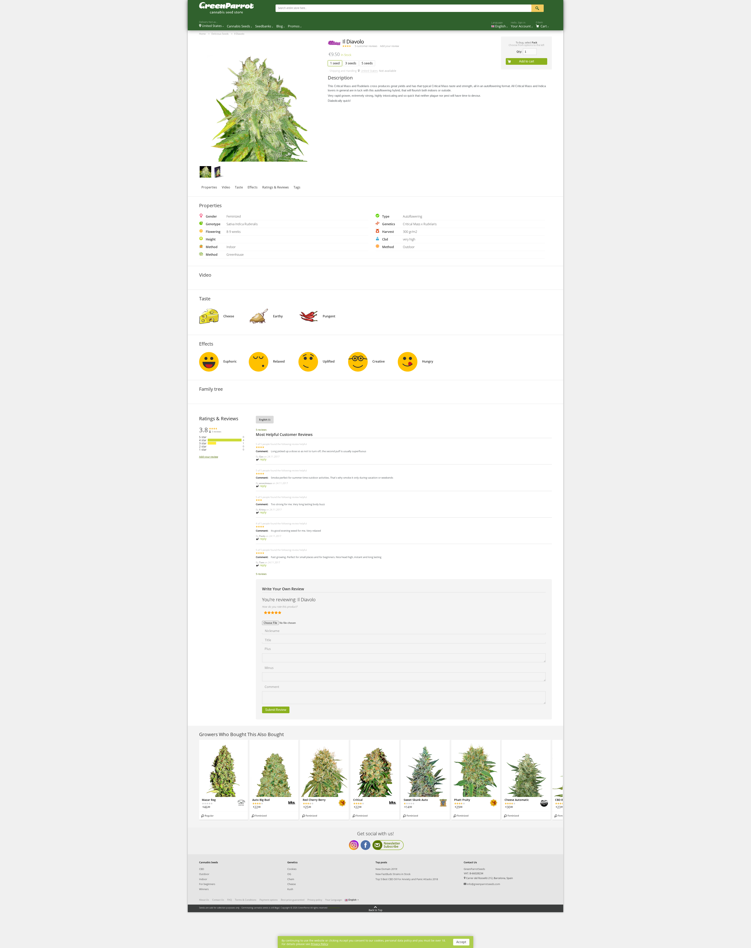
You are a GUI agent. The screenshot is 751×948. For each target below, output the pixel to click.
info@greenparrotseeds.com (483, 884)
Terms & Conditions (245, 899)
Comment (272, 686)
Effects (253, 187)
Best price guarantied (292, 899)
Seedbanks (263, 26)
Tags (297, 187)
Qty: (519, 51)
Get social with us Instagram (354, 845)
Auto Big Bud (261, 800)
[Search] (537, 8)
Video (226, 187)
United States (369, 71)
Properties (209, 187)
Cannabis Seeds (238, 26)
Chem (290, 879)
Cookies (291, 869)
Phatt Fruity (462, 800)
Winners (204, 889)
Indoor (203, 879)
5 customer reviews (366, 46)
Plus (268, 648)
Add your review (389, 46)
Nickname (272, 630)
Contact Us (218, 899)
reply (262, 459)
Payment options (269, 899)
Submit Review (275, 709)
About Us (204, 899)
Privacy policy (314, 899)
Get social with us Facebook (365, 845)
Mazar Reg (209, 800)
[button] (205, 172)
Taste (239, 187)
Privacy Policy (319, 944)
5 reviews (261, 429)
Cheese (291, 884)
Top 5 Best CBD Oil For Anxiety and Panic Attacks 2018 (407, 879)
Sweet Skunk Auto (416, 800)
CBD (201, 869)
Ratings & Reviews (275, 187)
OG (289, 874)
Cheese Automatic (517, 800)
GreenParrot (334, 907)
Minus (269, 667)
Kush (290, 889)
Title (268, 640)
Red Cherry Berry (314, 800)
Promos (294, 26)
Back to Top (375, 909)
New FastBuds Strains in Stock (393, 874)
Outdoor (204, 874)
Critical (358, 800)
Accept (461, 942)
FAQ (229, 899)
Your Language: (333, 899)
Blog (279, 26)
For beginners (207, 884)
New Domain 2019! (386, 869)
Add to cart (526, 61)
